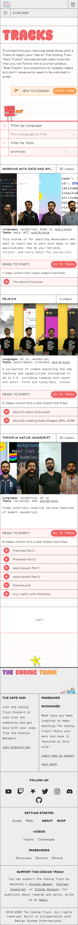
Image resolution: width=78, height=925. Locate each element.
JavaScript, (29, 229)
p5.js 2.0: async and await (31, 412)
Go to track (64, 264)
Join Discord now (16, 747)
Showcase (23, 858)
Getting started (39, 813)
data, (17, 232)
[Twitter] (45, 791)
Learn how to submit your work (57, 757)
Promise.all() (22, 585)
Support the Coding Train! (40, 872)
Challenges (46, 839)
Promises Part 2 (24, 559)
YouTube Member (41, 884)
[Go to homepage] (7, 4)
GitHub (57, 858)
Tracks (28, 839)
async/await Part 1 (26, 568)
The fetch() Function (28, 282)
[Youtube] (8, 791)
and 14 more (61, 362)
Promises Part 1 (24, 550)
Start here (65, 91)
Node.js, (47, 229)
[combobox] (11, 152)
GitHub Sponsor (47, 889)
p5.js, (25, 359)
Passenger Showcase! (50, 702)
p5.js (44, 497)
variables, (22, 500)
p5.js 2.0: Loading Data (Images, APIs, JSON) (44, 420)
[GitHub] (39, 799)
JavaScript (40, 359)
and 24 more (40, 232)
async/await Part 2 (26, 576)
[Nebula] (33, 791)
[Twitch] (20, 791)
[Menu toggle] (73, 4)
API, (26, 232)
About (47, 820)
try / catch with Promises (31, 594)
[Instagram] (57, 791)
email (43, 899)
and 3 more (63, 229)
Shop (61, 820)
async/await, (23, 362)
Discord (41, 858)
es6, (35, 500)
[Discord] (69, 791)
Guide (16, 820)
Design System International (38, 920)
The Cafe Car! (14, 698)
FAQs (29, 820)
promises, (43, 362)
